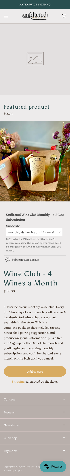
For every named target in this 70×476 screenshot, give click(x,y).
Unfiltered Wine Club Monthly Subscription (28, 216)
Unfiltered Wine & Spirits (32, 466)
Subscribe (13, 226)
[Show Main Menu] (6, 16)
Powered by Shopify (13, 470)
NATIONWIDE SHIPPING (35, 4)
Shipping (18, 381)
